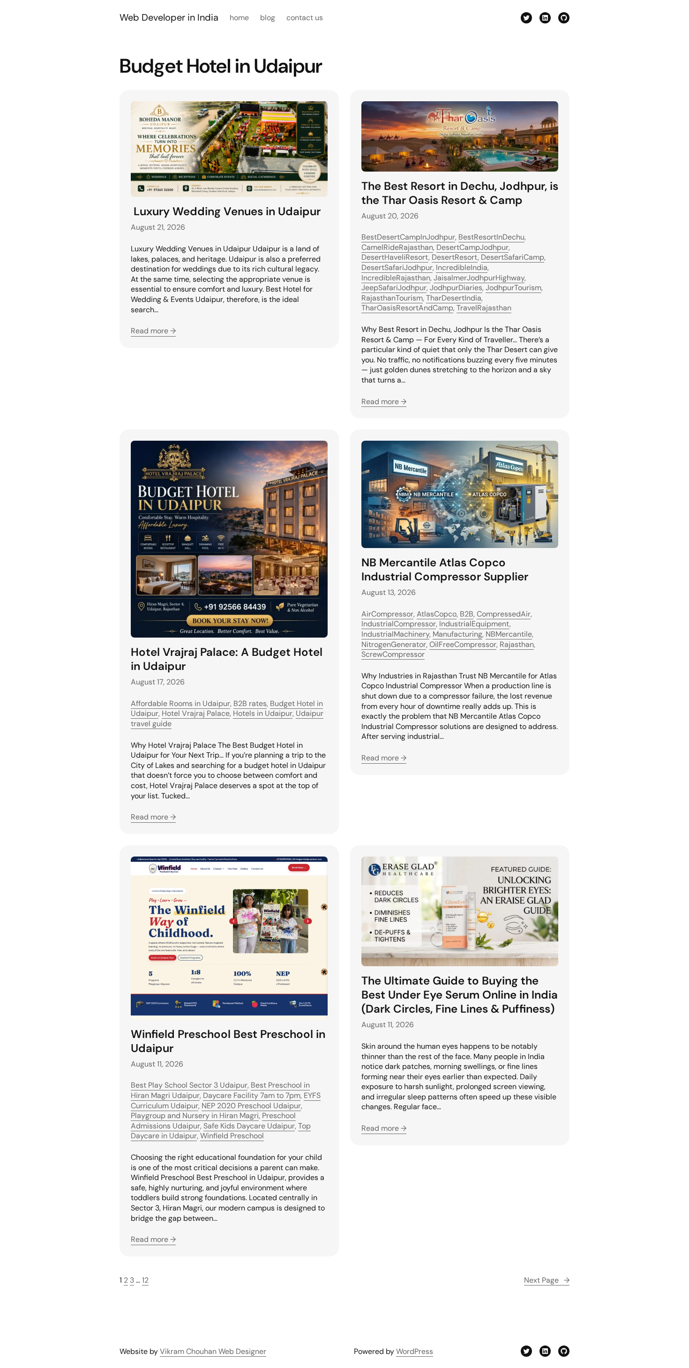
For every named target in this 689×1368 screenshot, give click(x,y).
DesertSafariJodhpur (397, 267)
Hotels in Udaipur (262, 713)
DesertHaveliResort (394, 257)
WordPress (414, 1351)
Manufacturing (457, 634)
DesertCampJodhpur (472, 247)
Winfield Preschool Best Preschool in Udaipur (228, 1041)
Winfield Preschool (232, 1136)
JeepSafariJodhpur (394, 288)
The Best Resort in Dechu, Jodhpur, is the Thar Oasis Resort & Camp (459, 193)
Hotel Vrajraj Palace (196, 713)
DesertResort (455, 257)
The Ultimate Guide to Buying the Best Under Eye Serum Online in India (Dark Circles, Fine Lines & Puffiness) (459, 995)
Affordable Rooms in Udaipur (180, 703)
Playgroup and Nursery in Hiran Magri (195, 1115)
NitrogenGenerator (393, 644)
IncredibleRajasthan (395, 278)
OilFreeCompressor (462, 644)
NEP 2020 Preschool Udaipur (251, 1106)
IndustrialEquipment (474, 624)
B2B (466, 614)
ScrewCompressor (393, 654)
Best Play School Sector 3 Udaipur (189, 1085)
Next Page (546, 1280)
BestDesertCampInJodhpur (408, 237)
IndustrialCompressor (398, 624)
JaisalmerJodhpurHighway (479, 278)
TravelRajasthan (484, 308)
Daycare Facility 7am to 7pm (251, 1095)
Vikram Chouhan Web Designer (213, 1351)
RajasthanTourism (392, 298)
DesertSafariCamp (512, 257)
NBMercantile (509, 634)
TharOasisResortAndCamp (407, 308)
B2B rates (250, 703)
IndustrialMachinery (395, 634)
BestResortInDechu (491, 237)
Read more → (153, 331)
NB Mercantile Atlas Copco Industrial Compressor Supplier (444, 570)
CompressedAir (504, 614)
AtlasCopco (437, 614)
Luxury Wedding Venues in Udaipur (226, 211)
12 (145, 1280)
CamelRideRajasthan (397, 247)
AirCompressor (387, 614)
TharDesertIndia (453, 298)
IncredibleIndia (461, 267)
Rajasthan (517, 644)
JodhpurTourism (513, 288)
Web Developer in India (169, 17)
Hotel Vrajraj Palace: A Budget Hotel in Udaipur (226, 659)
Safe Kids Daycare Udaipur (249, 1126)
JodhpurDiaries (456, 288)
